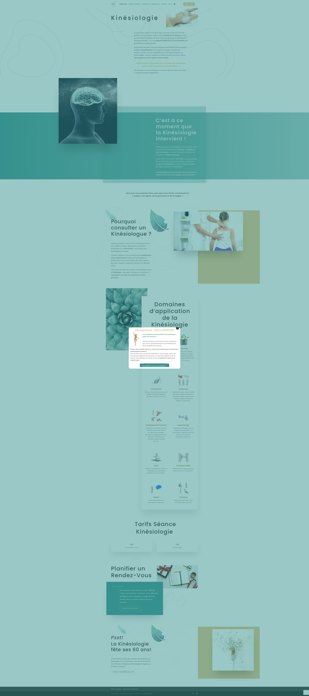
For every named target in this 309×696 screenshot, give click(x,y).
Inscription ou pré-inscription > (154, 366)
